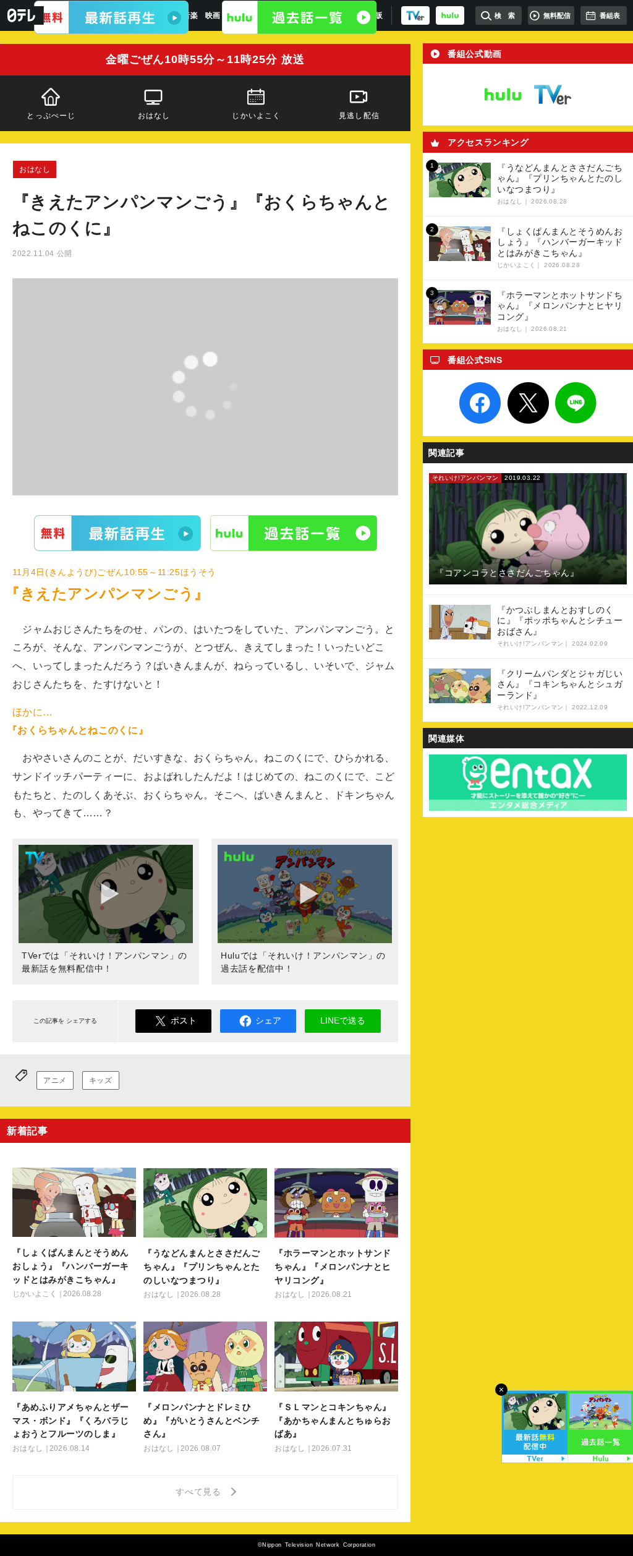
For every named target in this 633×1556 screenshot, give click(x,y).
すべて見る (200, 1492)
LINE (576, 403)
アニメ (55, 1080)
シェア (268, 1020)
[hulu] (450, 15)
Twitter (528, 403)
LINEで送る (342, 1020)
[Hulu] (299, 17)
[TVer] (415, 15)
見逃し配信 (359, 115)
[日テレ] (22, 15)
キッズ (101, 1080)
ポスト (184, 1020)
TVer (117, 532)
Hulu (293, 532)
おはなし (154, 115)
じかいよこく (256, 115)
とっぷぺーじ (51, 115)
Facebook (480, 403)
